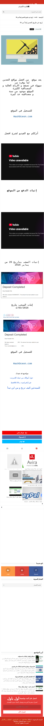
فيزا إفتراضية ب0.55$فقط (21, 383)
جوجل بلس (21, 432)
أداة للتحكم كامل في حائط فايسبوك (25, 676)
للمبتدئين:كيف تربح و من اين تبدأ (23, 387)
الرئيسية (41, 17)
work (35, 17)
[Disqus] (22, 535)
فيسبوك (21, 437)
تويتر (21, 441)
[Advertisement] (22, 411)
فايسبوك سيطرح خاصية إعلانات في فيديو (23, 666)
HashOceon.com (22, 116)
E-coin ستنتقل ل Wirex (16, 481)
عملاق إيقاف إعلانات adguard (26, 656)
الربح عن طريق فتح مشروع (35, 485)
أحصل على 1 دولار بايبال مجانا (14, 497)
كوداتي (17, 723)
